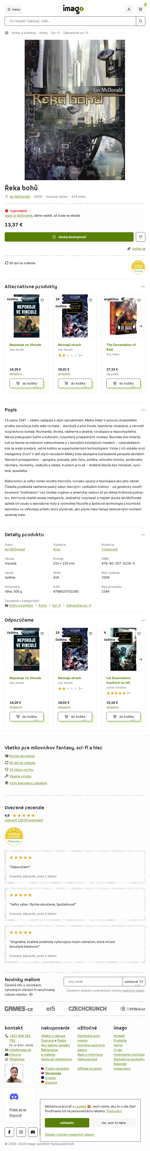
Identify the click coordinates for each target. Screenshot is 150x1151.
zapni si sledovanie (18, 215)
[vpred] (140, 325)
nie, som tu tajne (114, 1123)
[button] (75, 286)
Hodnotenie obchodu (129, 1054)
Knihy (43, 33)
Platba (61, 1040)
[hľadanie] (140, 21)
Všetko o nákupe (53, 1036)
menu (16, 9)
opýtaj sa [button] (138, 249)
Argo (56, 549)
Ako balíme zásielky (55, 1045)
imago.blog (122, 1068)
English (50, 1078)
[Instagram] (21, 1132)
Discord (15, 1054)
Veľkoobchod (87, 1059)
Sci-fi (55, 33)
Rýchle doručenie (22, 756)
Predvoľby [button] (114, 1111)
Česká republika (57, 1068)
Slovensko (53, 1073)
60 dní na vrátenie (22, 763)
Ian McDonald (20, 196)
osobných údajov (134, 990)
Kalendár (120, 1064)
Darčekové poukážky (129, 1059)
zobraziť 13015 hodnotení (24, 820)
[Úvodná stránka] (7, 32)
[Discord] (33, 1132)
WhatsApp (17, 1059)
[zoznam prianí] (140, 237)
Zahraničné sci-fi (75, 33)
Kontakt (119, 1036)
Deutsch (51, 1083)
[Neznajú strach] (75, 343)
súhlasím (67, 1123)
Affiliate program (89, 1068)
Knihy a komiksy (24, 33)
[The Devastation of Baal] (123, 343)
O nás (118, 1050)
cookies (80, 1106)
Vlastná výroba (20, 776)
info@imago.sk (20, 1050)
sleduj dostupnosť (72, 237)
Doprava (47, 1040)
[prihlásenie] (129, 9)
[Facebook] (9, 1132)
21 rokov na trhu (21, 770)
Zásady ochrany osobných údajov (69, 1134)
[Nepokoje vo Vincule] (26, 343)
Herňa (118, 1045)
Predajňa (120, 1040)
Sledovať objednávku (56, 1059)
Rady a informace (90, 1054)
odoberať (131, 982)
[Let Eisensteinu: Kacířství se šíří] (123, 677)
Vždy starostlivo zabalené (28, 783)
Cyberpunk (110, 549)
